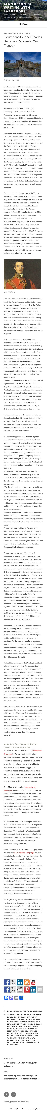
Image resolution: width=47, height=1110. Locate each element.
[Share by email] (40, 989)
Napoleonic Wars (25, 1035)
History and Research (31, 1011)
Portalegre (13, 1040)
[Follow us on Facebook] (7, 982)
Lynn (27, 33)
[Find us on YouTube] (33, 982)
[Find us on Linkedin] (20, 982)
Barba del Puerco (16, 1017)
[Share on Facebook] (7, 989)
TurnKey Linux (35, 1109)
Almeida (11, 1015)
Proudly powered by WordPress (16, 1101)
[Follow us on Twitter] (13, 982)
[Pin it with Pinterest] (27, 989)
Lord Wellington (23, 1033)
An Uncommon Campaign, (23, 853)
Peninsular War (26, 1038)
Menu (24, 24)
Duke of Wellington (24, 1024)
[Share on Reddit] (20, 989)
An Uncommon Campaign (29, 1015)
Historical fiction (17, 1026)
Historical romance (26, 1029)
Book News (12, 1011)
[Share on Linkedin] (33, 989)
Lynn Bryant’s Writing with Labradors (18, 7)
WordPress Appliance (14, 1109)
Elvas (39, 1024)
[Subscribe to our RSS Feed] (27, 982)
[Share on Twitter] (13, 989)
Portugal (26, 1040)
